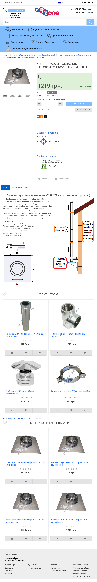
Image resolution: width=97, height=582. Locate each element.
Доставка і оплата (13, 568)
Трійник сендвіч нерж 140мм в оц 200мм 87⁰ (68, 335)
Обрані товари (79, 573)
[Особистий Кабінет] (82, 2)
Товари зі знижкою (58, 571)
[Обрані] (85, 2)
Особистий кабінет (81, 568)
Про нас (8, 571)
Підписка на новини (81, 576)
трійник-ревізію (22, 211)
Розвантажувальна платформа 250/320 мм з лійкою (25, 463)
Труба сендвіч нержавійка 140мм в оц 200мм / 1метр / (24, 335)
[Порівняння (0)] (88, 2)
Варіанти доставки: (48, 132)
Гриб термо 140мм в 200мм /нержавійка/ (20, 392)
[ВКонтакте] (38, 116)
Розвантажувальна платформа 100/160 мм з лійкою (70, 463)
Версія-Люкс (51, 95)
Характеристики (20, 187)
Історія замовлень (81, 571)
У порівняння (64, 179)
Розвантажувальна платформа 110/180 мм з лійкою (25, 521)
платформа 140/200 (32, 418)
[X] (45, 116)
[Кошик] (92, 2)
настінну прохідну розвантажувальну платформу (23, 215)
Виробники (55, 568)
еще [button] (92, 11)
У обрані (45, 179)
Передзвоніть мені (16, 10)
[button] (60, 2)
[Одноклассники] (41, 116)
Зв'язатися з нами (35, 568)
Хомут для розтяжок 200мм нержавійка (70, 391)
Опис (5, 187)
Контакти (9, 573)
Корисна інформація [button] (13, 2)
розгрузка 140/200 (15, 418)
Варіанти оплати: (47, 156)
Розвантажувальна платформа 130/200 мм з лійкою (70, 521)
